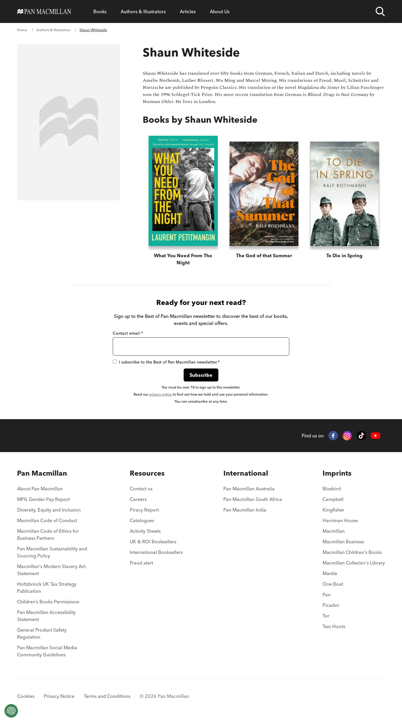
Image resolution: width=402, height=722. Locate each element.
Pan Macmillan (42, 473)
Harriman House (340, 520)
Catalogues (142, 520)
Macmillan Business (343, 542)
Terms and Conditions (107, 696)
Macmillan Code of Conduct (47, 520)
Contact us (141, 489)
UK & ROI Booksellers (153, 542)
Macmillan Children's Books (352, 552)
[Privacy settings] (11, 711)
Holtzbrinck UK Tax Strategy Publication (47, 587)
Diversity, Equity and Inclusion (49, 510)
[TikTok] (361, 435)
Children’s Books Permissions (48, 602)
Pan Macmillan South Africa (252, 499)
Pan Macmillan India (244, 510)
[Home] (44, 11)
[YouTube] (375, 435)
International (245, 473)
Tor (326, 616)
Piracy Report (144, 510)
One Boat (333, 584)
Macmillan (334, 531)
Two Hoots (334, 626)
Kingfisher (333, 510)
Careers (138, 499)
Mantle (330, 573)
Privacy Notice (59, 696)
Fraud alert (141, 563)
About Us (220, 11)
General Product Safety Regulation (42, 633)
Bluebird (332, 489)
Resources (147, 473)
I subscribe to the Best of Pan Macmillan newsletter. (169, 362)
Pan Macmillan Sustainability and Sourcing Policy (52, 552)
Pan (326, 594)
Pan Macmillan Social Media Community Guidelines (47, 651)
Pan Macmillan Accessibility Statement (46, 615)
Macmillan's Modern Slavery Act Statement (51, 569)
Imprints (337, 473)
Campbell (333, 499)
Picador (331, 605)
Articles (188, 11)
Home (22, 30)
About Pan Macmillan (40, 489)
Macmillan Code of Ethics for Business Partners (48, 534)
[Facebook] (333, 435)
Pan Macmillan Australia (249, 489)
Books (100, 11)
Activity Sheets (145, 531)
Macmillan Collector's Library (354, 563)
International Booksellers (156, 552)
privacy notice (160, 394)
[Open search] (380, 11)
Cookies (25, 696)
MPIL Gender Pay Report (43, 499)
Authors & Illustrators (143, 11)
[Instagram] (347, 435)
